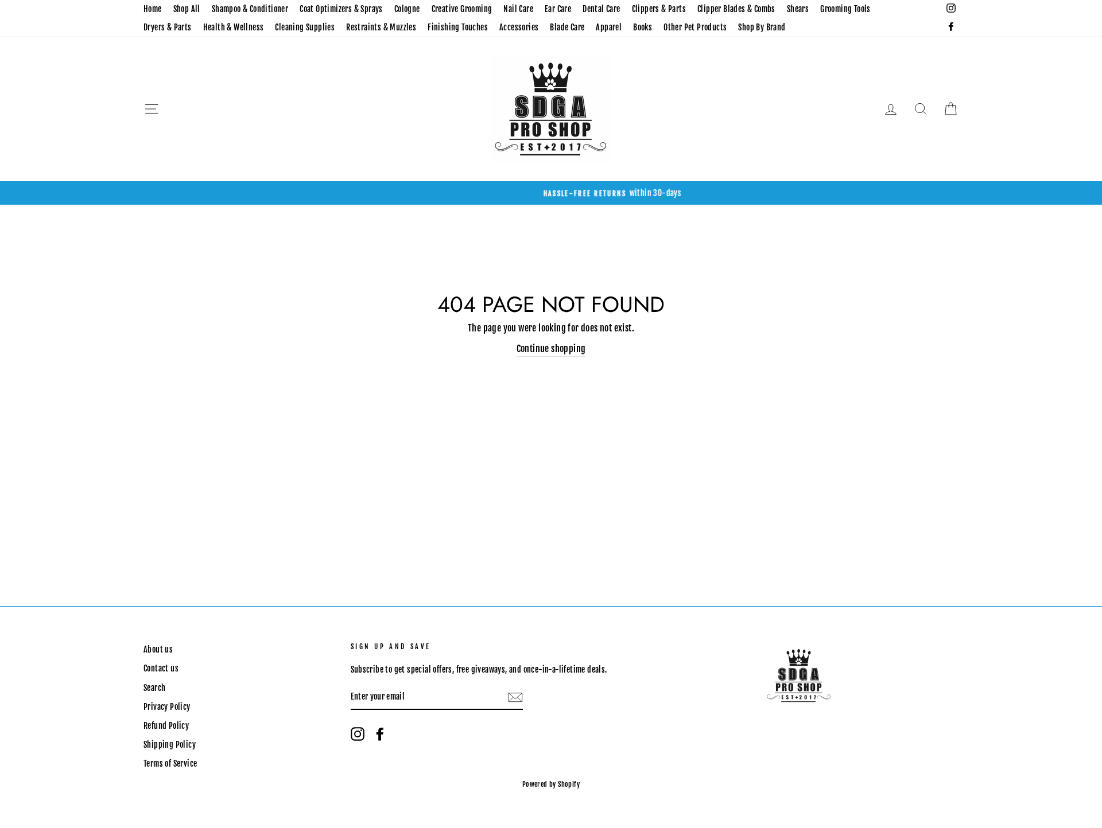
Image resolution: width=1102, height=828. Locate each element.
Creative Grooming (462, 9)
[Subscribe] (515, 697)
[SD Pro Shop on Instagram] (357, 734)
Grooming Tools (845, 9)
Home (152, 9)
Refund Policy (166, 726)
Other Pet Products (695, 27)
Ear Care (558, 9)
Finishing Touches (458, 27)
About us (158, 649)
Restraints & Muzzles (381, 27)
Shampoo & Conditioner (250, 9)
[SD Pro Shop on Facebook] (380, 734)
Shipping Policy (169, 744)
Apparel (609, 27)
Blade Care (567, 27)
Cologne (407, 9)
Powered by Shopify (551, 784)
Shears (798, 9)
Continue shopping (551, 348)
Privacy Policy (167, 707)
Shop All (186, 9)
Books (642, 27)
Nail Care (518, 9)
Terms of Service (170, 763)
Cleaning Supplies (305, 27)
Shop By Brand (761, 27)
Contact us (161, 668)
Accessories (518, 27)
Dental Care (601, 9)
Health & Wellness (233, 27)
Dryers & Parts (167, 27)
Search (154, 688)
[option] (551, 193)
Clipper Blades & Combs (736, 9)
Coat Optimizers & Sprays (341, 9)
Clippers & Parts (659, 9)
